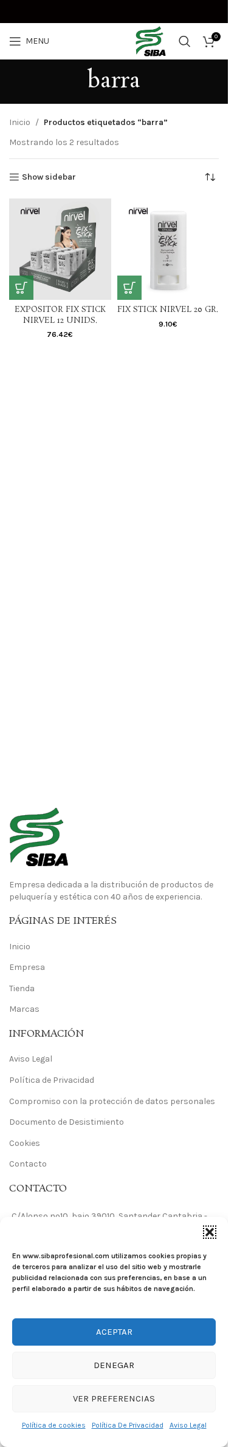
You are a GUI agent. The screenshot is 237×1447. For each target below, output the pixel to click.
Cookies (24, 1143)
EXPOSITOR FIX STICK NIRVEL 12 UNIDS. (60, 315)
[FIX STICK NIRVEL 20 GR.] (168, 249)
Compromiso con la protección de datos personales (112, 1101)
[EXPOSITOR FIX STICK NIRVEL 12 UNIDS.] (60, 249)
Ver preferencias (114, 1398)
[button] (210, 1232)
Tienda (22, 988)
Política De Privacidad (127, 1425)
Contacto (28, 1164)
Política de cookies (54, 1425)
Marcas (24, 1009)
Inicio (19, 122)
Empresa (27, 967)
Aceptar (114, 1331)
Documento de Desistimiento (66, 1122)
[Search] (185, 41)
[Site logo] (114, 40)
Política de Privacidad (51, 1080)
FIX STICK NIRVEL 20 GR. (167, 310)
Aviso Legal (188, 1425)
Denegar (114, 1365)
